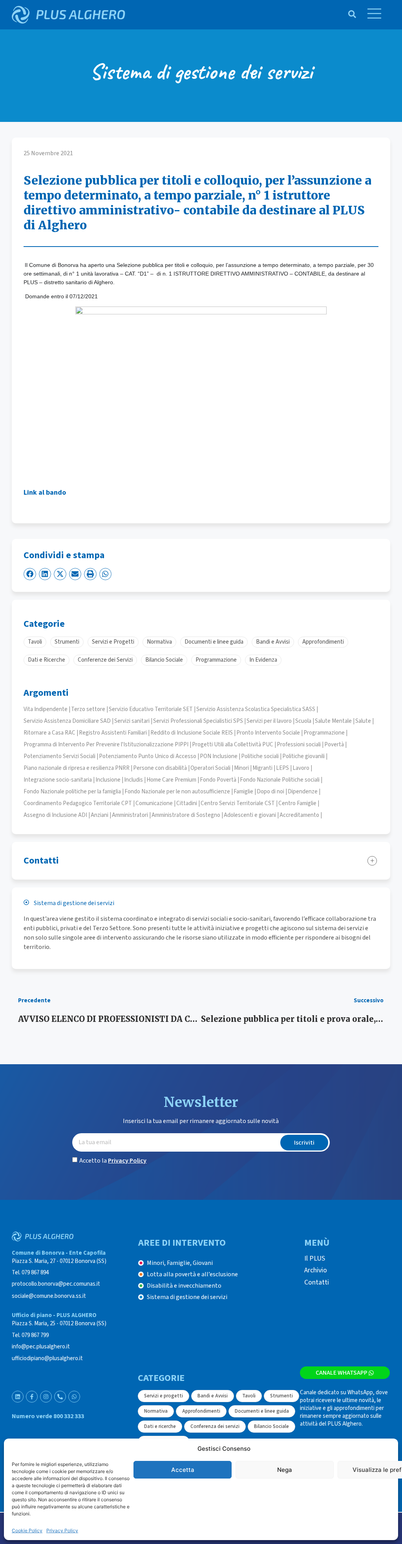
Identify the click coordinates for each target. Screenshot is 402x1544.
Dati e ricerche (160, 1426)
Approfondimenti (201, 1411)
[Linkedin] (18, 1396)
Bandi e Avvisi (212, 1395)
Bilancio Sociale (271, 1426)
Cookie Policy (27, 1530)
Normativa (156, 1411)
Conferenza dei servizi (214, 1426)
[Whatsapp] (74, 1396)
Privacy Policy (62, 1530)
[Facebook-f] (32, 1396)
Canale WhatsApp (341, 1372)
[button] (30, 574)
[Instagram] (46, 1396)
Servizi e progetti (163, 1395)
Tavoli (249, 1395)
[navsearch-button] (348, 15)
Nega (284, 1469)
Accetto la (112, 1160)
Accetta (182, 1469)
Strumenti (281, 1395)
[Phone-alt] (60, 1396)
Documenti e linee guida (262, 1411)
